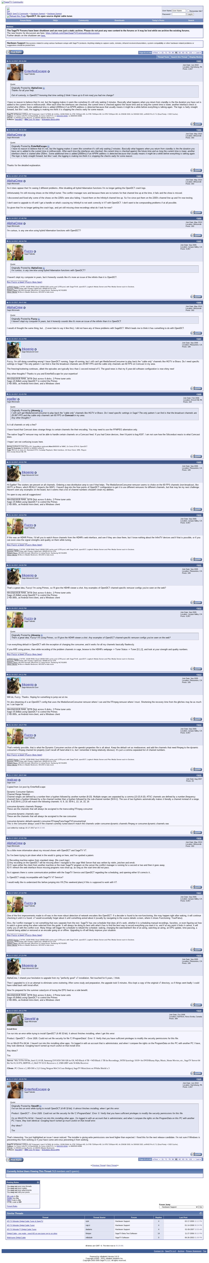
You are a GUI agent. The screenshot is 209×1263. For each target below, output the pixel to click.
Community (84, 20)
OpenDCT (19, 119)
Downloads (119, 20)
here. (43, 35)
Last (198, 53)
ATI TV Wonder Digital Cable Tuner (21, 1225)
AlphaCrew (15, 134)
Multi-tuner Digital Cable (16, 1238)
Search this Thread (179, 57)
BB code (10, 1196)
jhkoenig (28, 349)
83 (183, 53)
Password (166, 14)
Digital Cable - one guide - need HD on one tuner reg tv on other (32, 1233)
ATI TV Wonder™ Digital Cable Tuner (21, 1229)
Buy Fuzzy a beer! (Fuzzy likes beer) (24, 282)
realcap (12, 779)
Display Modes (195, 57)
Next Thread (112, 1165)
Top (204, 1251)
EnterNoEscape (35, 71)
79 (169, 53)
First (155, 53)
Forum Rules (25, 20)
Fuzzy (28, 251)
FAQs (55, 20)
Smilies (10, 1198)
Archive (181, 1251)
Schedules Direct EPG (51, 119)
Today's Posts (158, 20)
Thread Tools (163, 57)
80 (173, 53)
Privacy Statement (193, 1251)
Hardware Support (38, 14)
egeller (11, 399)
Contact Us (159, 1251)
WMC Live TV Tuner (32, 119)
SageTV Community (20, 14)
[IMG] (9, 1200)
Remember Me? (196, 11)
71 (166, 53)
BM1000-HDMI (62, 116)
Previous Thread (98, 1165)
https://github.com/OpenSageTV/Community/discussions (73, 33)
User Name (166, 11)
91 (187, 53)
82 (180, 53)
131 (190, 53)
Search (191, 20)
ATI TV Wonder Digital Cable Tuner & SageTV (25, 1221)
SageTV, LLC (170, 1251)
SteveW (29, 1018)
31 (163, 53)
